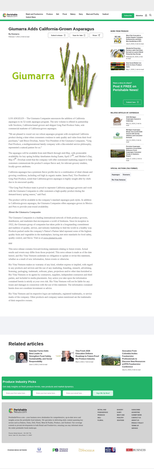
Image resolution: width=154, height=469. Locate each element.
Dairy (81, 14)
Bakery (72, 14)
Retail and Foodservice (34, 14)
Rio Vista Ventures (118, 180)
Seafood (105, 14)
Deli (57, 14)
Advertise (139, 15)
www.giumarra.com (52, 238)
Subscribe (128, 15)
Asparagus (116, 175)
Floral (65, 14)
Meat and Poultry (92, 14)
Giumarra (15, 34)
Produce (49, 14)
